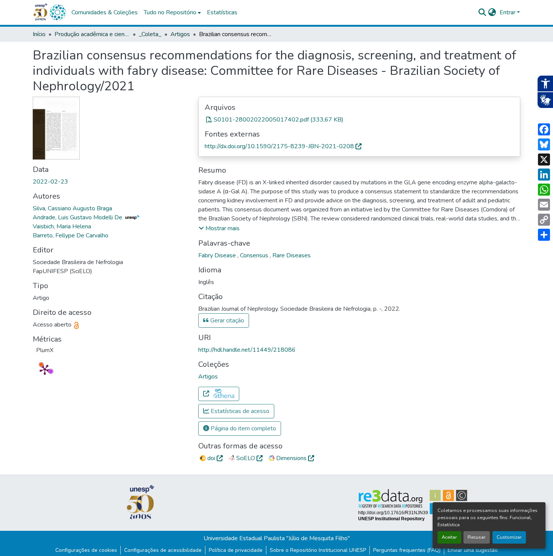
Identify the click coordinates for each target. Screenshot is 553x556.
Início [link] (39, 34)
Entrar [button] (508, 12)
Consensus (255, 255)
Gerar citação (226, 320)
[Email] (543, 204)
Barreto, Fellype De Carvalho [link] (70, 235)
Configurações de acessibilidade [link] (163, 550)
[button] (57, 12)
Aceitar (449, 537)
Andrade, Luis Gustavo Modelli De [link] (78, 217)
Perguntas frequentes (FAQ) (407, 550)
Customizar (509, 537)
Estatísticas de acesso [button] (239, 411)
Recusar (477, 537)
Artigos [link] (180, 34)
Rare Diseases (291, 255)
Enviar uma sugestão (473, 550)
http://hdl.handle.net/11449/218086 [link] (247, 350)
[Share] (543, 234)
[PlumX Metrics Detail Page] (45, 369)
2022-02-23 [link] (50, 182)
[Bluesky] (543, 144)
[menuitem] (172, 12)
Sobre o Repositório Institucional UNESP (318, 550)
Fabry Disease (217, 255)
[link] (359, 119)
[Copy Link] (543, 219)
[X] (543, 159)
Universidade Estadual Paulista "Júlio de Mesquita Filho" (277, 538)
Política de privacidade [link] (236, 550)
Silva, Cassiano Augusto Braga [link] (72, 208)
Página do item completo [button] (242, 428)
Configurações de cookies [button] (86, 550)
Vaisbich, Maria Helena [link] (62, 226)
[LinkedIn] (543, 174)
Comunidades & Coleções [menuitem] (104, 12)
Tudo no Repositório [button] (170, 12)
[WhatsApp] (543, 189)
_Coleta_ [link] (150, 34)
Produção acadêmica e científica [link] (92, 34)
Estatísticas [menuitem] (222, 12)
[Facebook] (543, 129)
